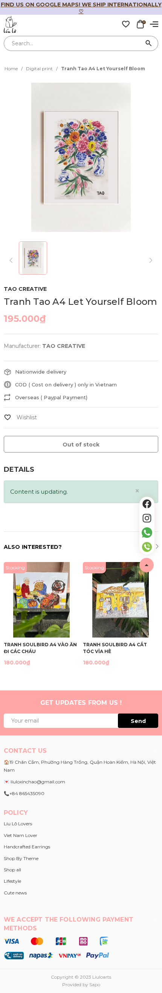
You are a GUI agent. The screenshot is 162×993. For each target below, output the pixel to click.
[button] (157, 547)
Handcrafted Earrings (27, 846)
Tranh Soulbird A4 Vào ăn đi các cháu (40, 647)
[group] (81, 157)
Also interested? (33, 547)
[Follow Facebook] (146, 504)
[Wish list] (125, 23)
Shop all (12, 870)
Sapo (94, 984)
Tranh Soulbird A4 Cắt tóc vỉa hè (115, 647)
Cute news (15, 893)
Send (138, 721)
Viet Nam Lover (20, 835)
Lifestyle (12, 881)
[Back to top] (146, 565)
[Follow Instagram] (146, 518)
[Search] (148, 43)
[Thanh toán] (56, 948)
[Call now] (146, 547)
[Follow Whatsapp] (146, 532)
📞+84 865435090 (24, 793)
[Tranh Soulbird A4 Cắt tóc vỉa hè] (120, 600)
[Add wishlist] (20, 417)
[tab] (19, 470)
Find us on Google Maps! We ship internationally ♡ (81, 8)
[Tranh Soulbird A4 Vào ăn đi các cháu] (41, 600)
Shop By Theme (21, 858)
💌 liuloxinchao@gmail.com (34, 782)
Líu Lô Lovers (18, 823)
